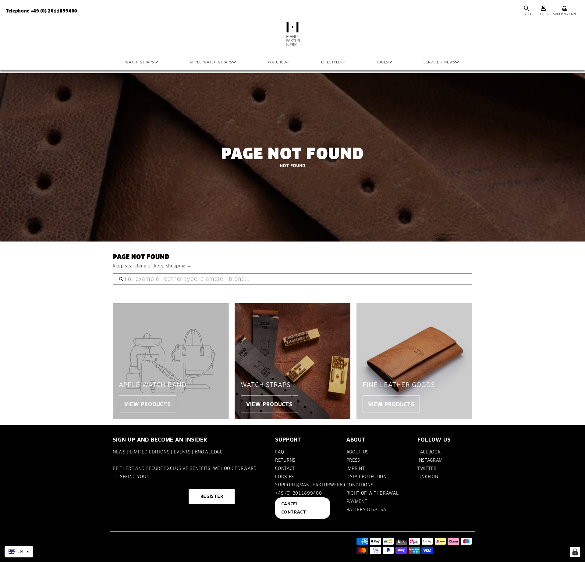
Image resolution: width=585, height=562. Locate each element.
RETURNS (285, 460)
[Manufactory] (292, 40)
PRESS (353, 460)
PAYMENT (356, 501)
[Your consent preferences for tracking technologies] (575, 552)
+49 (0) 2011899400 (298, 493)
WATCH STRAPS (139, 62)
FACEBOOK (429, 451)
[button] (19, 551)
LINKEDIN (427, 476)
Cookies (284, 476)
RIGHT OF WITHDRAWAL (372, 493)
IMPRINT (355, 468)
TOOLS (382, 62)
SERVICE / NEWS (439, 62)
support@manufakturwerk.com (314, 484)
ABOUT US (357, 451)
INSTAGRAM (430, 460)
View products (147, 404)
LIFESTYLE (331, 62)
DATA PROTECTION (366, 476)
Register (211, 496)
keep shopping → (172, 265)
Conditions (360, 484)
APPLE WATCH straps (211, 62)
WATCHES (277, 62)
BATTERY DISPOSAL (367, 509)
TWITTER (427, 468)
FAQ (279, 451)
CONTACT (285, 468)
